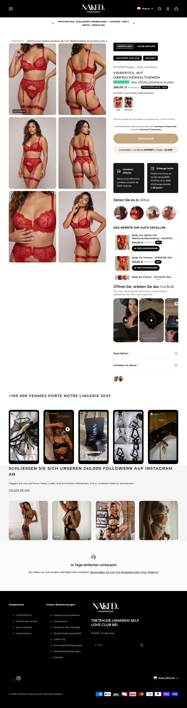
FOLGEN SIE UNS (19, 490)
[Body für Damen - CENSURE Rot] (122, 263)
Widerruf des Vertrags (67, 627)
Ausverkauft (146, 138)
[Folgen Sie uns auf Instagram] (18, 678)
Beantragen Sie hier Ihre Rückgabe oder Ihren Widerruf (124, 572)
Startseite (18, 41)
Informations (24, 633)
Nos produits (24, 627)
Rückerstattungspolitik (67, 633)
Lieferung (59, 639)
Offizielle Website (52, 694)
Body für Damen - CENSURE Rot (152, 257)
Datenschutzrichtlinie (67, 615)
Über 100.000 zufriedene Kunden (152, 82)
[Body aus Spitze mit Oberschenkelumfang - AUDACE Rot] (122, 242)
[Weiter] (134, 23)
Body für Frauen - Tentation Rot (151, 276)
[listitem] (120, 213)
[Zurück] (53, 23)
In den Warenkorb (145, 248)
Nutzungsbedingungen (68, 645)
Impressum (61, 621)
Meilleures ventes (26, 621)
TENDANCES (24, 615)
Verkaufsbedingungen (67, 651)
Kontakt (58, 657)
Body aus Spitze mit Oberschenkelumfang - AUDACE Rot (152, 237)
